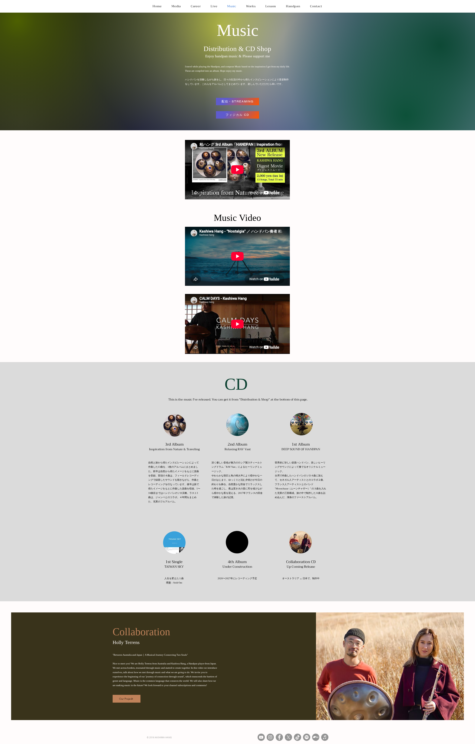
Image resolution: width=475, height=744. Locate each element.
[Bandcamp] (315, 737)
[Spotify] (306, 737)
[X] (288, 737)
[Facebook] (279, 737)
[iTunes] (324, 737)
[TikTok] (297, 737)
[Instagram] (270, 737)
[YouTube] (261, 737)
